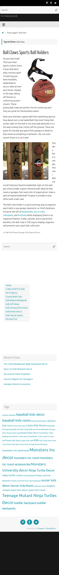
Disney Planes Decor (29, 433)
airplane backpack (9, 415)
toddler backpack (25, 503)
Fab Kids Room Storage (15, 232)
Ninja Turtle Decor (42, 470)
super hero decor (19, 490)
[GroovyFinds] (47, 3)
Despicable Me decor (16, 429)
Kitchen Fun (11, 319)
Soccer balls (39, 212)
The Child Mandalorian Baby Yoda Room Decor (26, 364)
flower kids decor (13, 440)
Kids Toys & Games (14, 315)
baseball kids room (16, 420)
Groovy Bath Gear (14, 296)
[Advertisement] (15, 266)
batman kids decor (39, 421)
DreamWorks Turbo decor (18, 437)
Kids (36, 440)
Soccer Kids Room (22, 486)
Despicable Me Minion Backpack (36, 429)
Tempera (40, 528)
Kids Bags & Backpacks (16, 300)
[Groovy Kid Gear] (51, 3)
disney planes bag (13, 433)
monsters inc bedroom (15, 450)
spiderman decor (40, 486)
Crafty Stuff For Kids (15, 289)
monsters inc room (26, 458)
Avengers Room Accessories (17, 384)
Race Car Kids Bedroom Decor (18, 369)
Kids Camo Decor (45, 441)
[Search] (56, 10)
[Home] (3, 33)
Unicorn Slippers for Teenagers (18, 379)
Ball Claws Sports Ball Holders (26, 52)
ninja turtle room (12, 475)
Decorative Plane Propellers (17, 374)
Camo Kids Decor (19, 426)
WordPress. (51, 528)
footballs (22, 215)
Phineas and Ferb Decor (20, 481)
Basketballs (27, 212)
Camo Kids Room (36, 425)
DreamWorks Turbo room (37, 437)
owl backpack (29, 475)
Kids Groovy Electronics (17, 308)
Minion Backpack (41, 444)
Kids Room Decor (14, 311)
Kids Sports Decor (33, 232)
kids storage (29, 444)
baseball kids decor (30, 414)
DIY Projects (11, 293)
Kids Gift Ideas (12, 304)
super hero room (37, 490)
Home (8, 285)
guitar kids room (27, 441)
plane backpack (35, 481)
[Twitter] (55, 3)
